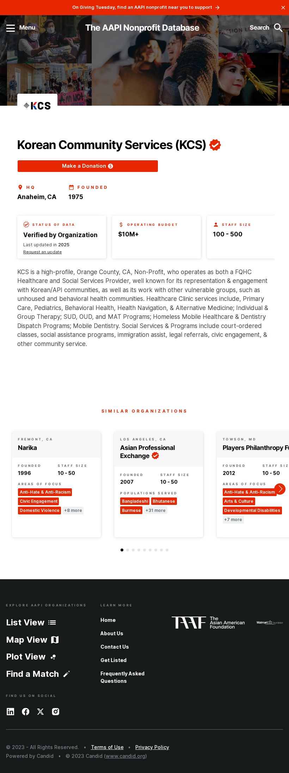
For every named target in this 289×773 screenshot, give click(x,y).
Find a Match (32, 674)
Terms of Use (107, 747)
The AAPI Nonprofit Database (142, 28)
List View (25, 622)
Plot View (25, 656)
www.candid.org (125, 756)
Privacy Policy (152, 747)
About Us (111, 633)
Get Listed (113, 660)
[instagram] (55, 711)
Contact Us (114, 647)
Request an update (42, 251)
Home (108, 620)
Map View (26, 640)
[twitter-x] (40, 711)
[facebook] (25, 711)
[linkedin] (10, 711)
